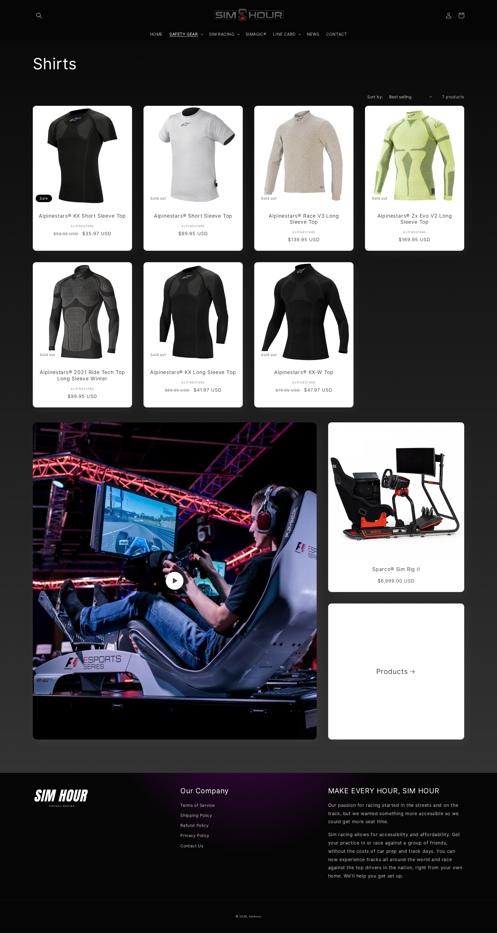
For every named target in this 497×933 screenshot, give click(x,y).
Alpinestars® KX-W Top (304, 372)
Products (392, 671)
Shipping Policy (196, 815)
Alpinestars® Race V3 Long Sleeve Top (304, 219)
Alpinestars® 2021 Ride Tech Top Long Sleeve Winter (82, 375)
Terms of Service (197, 805)
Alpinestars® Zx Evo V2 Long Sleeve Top (414, 219)
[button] (39, 15)
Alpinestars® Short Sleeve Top (193, 216)
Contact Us (191, 845)
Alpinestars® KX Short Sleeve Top (82, 216)
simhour (255, 916)
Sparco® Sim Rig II (396, 569)
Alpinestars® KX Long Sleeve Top (193, 372)
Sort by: (375, 96)
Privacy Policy (194, 835)
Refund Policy (194, 825)
